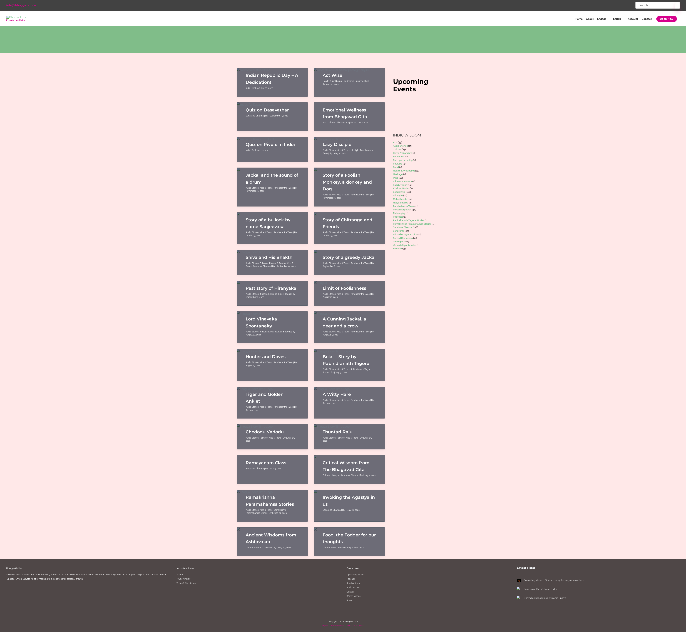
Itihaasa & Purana (277, 263)
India (248, 88)
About (349, 600)
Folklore (264, 263)
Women (397, 248)
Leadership (348, 81)
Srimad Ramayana (403, 238)
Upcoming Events (355, 574)
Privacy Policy (183, 579)
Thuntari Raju (337, 431)
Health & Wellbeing (332, 81)
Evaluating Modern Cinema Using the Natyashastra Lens (554, 580)
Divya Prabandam (402, 153)
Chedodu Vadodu (265, 431)
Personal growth (402, 209)
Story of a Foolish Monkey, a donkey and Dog (347, 182)
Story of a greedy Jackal (349, 257)
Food (333, 547)
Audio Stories (329, 150)
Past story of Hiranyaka (271, 288)
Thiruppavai (399, 241)
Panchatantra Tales (283, 188)
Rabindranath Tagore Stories (408, 220)
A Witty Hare (337, 394)
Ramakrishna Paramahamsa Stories (412, 224)
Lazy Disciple (337, 144)
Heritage (398, 174)
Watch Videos (354, 596)
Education (398, 156)
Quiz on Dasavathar (267, 110)
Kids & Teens (343, 150)
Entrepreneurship (402, 160)
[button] (666, 19)
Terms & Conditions (186, 583)
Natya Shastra (400, 202)
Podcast (351, 579)
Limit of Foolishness (344, 288)
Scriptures (398, 231)
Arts (325, 122)
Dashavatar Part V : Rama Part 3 (540, 589)
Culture (331, 122)
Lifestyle (359, 81)
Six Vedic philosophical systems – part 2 (545, 598)
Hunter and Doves (265, 356)
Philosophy (399, 213)
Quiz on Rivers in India (270, 144)
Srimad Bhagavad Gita (405, 234)
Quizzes (350, 592)
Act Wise (332, 75)
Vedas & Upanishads (404, 245)
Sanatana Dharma (255, 116)
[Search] (677, 6)
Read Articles (353, 583)
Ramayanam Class (266, 462)
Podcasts (398, 216)
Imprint (180, 574)
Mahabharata (400, 199)
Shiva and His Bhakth (269, 257)
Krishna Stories (401, 188)
